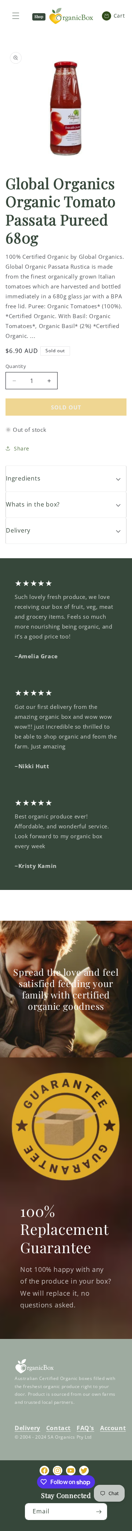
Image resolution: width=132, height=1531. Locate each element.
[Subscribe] (99, 1511)
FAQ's (85, 1428)
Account (113, 1428)
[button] (66, 479)
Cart (116, 15)
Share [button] (21, 448)
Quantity (16, 366)
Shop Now (38, 17)
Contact (58, 1428)
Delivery (27, 1428)
